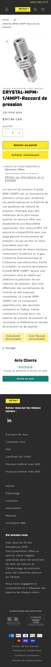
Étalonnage (13, 493)
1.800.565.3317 (38, 2)
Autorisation (13, 508)
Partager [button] (10, 348)
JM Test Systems (30, 646)
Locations (12, 500)
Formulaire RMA (16, 523)
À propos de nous (17, 434)
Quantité (8, 126)
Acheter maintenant (26, 154)
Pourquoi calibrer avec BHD (23, 464)
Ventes (10, 485)
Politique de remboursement (27, 660)
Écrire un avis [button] (25, 378)
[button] (7, 9)
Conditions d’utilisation (27, 655)
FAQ (8, 449)
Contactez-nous (16, 441)
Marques (11, 515)
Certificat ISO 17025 (18, 456)
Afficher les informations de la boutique (24, 179)
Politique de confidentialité (27, 650)
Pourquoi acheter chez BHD (23, 471)
